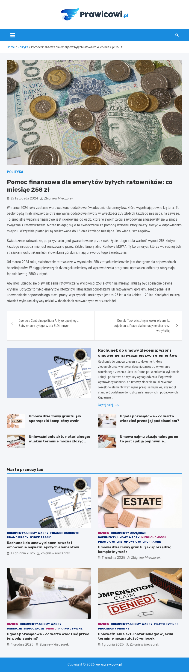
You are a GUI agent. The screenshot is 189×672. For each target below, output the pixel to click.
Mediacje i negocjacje (25, 628)
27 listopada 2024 (24, 198)
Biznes (103, 533)
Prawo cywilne (110, 541)
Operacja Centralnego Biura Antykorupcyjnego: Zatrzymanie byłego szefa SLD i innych (49, 323)
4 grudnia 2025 (22, 644)
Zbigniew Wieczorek (58, 198)
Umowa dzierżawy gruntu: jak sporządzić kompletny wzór (55, 418)
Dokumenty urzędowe (128, 533)
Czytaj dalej (106, 405)
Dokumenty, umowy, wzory (27, 533)
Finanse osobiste (64, 533)
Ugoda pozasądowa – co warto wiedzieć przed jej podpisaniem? (149, 418)
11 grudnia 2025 (113, 558)
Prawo (51, 628)
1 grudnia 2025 (113, 644)
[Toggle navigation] (13, 35)
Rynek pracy (40, 537)
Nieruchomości (153, 537)
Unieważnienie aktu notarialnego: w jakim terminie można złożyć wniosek (59, 441)
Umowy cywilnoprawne (142, 541)
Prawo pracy (17, 537)
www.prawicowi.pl (108, 664)
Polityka (15, 172)
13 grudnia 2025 (23, 553)
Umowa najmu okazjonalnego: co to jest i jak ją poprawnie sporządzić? (149, 441)
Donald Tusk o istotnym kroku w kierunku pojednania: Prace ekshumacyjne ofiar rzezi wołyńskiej (142, 326)
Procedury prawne (113, 628)
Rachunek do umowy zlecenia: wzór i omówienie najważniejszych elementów (43, 545)
